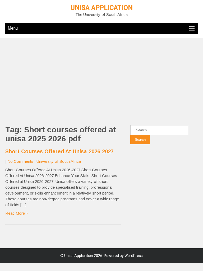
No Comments (20, 161)
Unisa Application (102, 8)
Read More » (16, 213)
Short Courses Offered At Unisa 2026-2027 (59, 151)
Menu (13, 28)
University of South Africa (58, 161)
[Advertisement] (101, 75)
